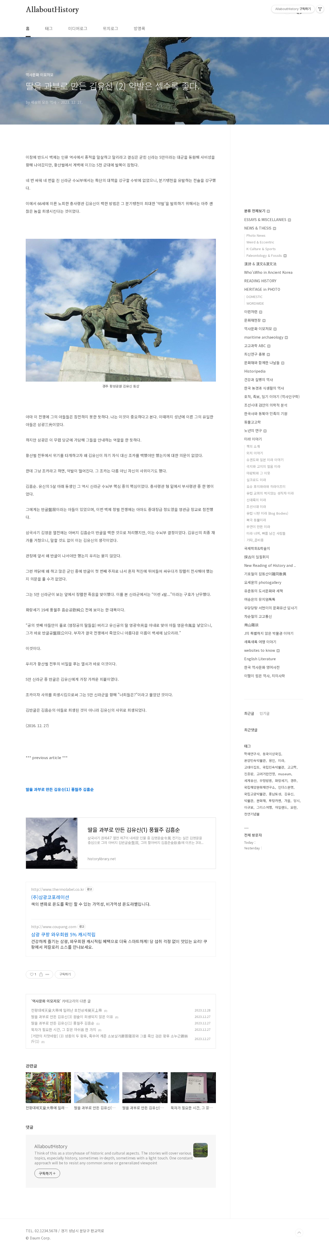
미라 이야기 (253, 439)
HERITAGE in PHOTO (262, 289)
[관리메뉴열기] (320, 9)
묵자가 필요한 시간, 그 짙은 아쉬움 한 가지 (63, 1029)
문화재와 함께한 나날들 (262, 362)
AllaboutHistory (52, 10)
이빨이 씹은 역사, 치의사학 (264, 675)
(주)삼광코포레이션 (50, 897)
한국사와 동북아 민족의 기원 (265, 413)
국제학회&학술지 (257, 548)
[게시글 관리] (47, 974)
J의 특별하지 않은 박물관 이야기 (269, 633)
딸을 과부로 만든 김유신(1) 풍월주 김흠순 (62, 1023)
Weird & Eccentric (260, 242)
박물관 (248, 800)
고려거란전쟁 (266, 773)
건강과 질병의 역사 (258, 379)
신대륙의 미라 (256, 499)
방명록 (139, 28)
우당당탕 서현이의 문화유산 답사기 (270, 607)
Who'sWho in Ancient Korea (268, 272)
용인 (272, 760)
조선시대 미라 (256, 506)
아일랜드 (281, 807)
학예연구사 (252, 753)
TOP (299, 1233)
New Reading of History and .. (270, 565)
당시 (297, 800)
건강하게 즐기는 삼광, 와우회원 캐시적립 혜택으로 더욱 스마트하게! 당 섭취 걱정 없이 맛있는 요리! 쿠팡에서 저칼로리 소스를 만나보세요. (119, 944)
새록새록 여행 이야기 (260, 641)
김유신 (289, 793)
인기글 (265, 713)
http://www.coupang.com (53, 927)
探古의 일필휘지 (256, 556)
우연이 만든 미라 (258, 526)
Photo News (256, 235)
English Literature (260, 658)
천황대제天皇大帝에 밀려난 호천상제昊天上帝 (66, 1010)
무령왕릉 (266, 780)
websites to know (260, 650)
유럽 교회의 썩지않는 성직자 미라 (270, 493)
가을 (287, 800)
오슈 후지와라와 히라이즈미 (266, 486)
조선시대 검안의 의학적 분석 (265, 405)
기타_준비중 (255, 540)
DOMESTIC (254, 296)
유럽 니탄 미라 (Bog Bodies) (267, 513)
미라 (281, 760)
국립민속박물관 (273, 767)
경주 (293, 780)
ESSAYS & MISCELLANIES (265, 219)
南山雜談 (251, 624)
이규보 (248, 807)
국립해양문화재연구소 (259, 787)
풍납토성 (275, 793)
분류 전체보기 (255, 210)
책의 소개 (253, 446)
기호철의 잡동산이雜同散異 (265, 573)
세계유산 (250, 780)
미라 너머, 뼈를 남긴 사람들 (266, 533)
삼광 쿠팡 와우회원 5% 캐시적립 (63, 934)
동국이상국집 (272, 753)
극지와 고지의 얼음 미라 (263, 466)
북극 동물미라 (256, 519)
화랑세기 (281, 780)
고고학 (292, 767)
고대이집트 (252, 767)
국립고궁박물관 (255, 793)
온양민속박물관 (255, 760)
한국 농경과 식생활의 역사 (264, 388)
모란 (293, 807)
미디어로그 (77, 28)
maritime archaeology (264, 337)
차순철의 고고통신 (258, 616)
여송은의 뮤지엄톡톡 (259, 599)
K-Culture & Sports (261, 248)
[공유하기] (41, 974)
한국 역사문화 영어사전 (262, 667)
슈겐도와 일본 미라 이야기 (265, 459)
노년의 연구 (253, 430)
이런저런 (251, 311)
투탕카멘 (275, 800)
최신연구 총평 (255, 354)
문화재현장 (253, 320)
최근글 (249, 713)
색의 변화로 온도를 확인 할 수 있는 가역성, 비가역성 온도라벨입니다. (90, 904)
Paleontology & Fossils (264, 255)
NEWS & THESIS (258, 228)
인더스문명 (286, 787)
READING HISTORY (260, 280)
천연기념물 (252, 814)
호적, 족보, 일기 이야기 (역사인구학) (272, 396)
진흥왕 (248, 773)
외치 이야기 (254, 453)
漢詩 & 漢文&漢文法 (260, 263)
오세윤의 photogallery (262, 582)
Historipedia (255, 371)
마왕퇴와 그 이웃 (258, 473)
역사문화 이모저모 (46, 1000)
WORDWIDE (255, 303)
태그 (49, 28)
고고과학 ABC (255, 345)
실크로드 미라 (256, 479)
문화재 (261, 800)
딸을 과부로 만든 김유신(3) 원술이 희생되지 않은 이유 (72, 1016)
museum (284, 773)
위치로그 (110, 28)
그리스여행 (264, 807)
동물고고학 (252, 422)
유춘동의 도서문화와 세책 (263, 590)
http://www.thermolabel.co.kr (57, 889)
